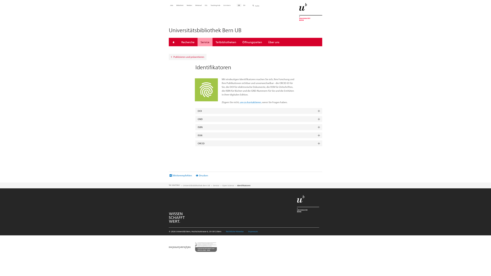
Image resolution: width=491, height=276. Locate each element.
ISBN (200, 127)
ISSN (200, 135)
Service (205, 42)
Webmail (198, 5)
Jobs (171, 5)
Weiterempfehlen (182, 175)
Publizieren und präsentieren (188, 56)
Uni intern (227, 5)
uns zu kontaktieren (250, 102)
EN (244, 5)
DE (239, 5)
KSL (206, 5)
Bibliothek (179, 5)
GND (200, 119)
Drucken (203, 175)
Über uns (273, 42)
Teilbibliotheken (226, 42)
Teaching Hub (215, 5)
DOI (200, 110)
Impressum (253, 231)
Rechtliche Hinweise (235, 231)
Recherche (187, 42)
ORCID (201, 143)
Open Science (228, 185)
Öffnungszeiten (252, 42)
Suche (257, 6)
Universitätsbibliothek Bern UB (196, 185)
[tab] (258, 111)
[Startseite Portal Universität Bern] (310, 12)
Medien (189, 5)
